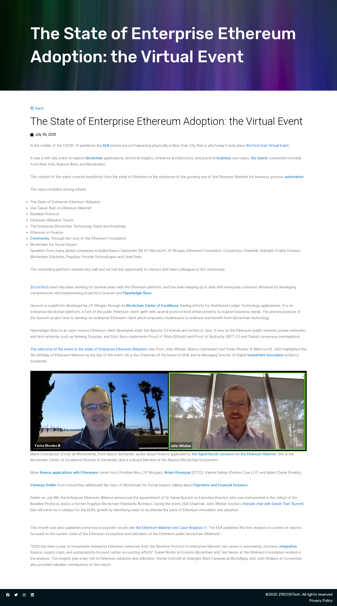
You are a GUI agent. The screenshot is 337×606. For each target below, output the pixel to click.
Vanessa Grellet (43, 485)
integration (288, 546)
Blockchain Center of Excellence (152, 305)
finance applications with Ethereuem (69, 472)
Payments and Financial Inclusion (220, 485)
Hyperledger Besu (137, 293)
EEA (106, 145)
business (224, 158)
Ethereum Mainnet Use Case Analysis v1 (174, 527)
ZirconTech (39, 287)
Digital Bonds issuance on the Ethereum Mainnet (237, 454)
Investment (256, 355)
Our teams (259, 158)
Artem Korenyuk (177, 472)
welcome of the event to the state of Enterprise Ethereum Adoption (92, 349)
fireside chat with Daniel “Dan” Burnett (273, 504)
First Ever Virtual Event (270, 145)
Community (39, 238)
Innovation (274, 355)
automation (294, 177)
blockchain (94, 158)
